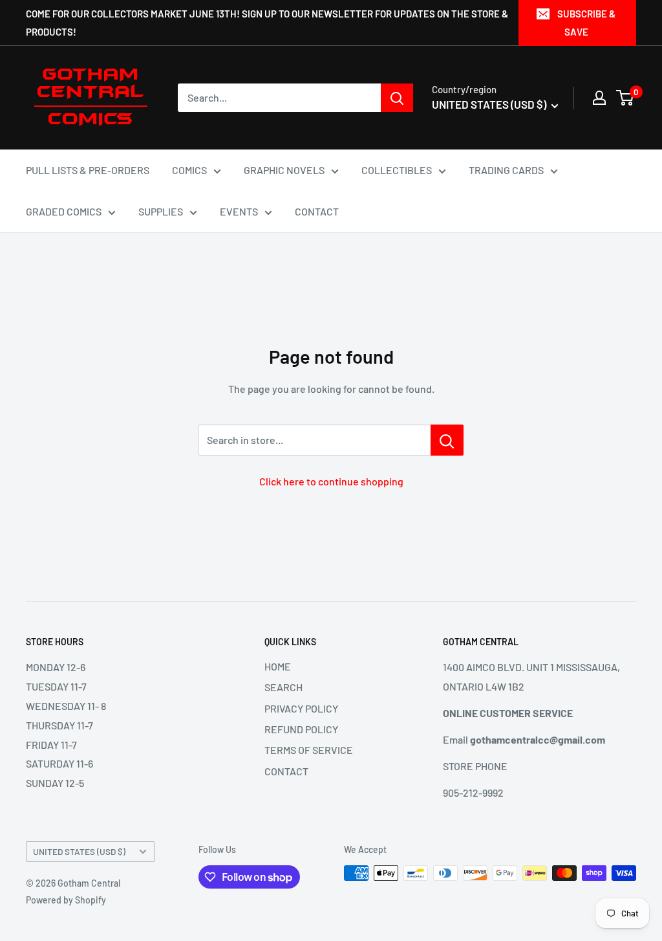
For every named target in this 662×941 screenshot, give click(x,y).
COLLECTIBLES (396, 170)
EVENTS (239, 211)
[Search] (397, 97)
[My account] (599, 98)
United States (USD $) (79, 851)
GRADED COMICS (63, 211)
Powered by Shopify (66, 899)
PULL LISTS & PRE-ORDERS (87, 170)
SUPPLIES (160, 211)
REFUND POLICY (301, 729)
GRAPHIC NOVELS (284, 170)
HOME (277, 666)
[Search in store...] (447, 440)
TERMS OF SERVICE (308, 750)
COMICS (189, 170)
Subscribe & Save (586, 23)
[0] (625, 97)
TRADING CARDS (506, 170)
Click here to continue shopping (331, 481)
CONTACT (317, 211)
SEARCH (283, 687)
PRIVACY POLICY (301, 708)
